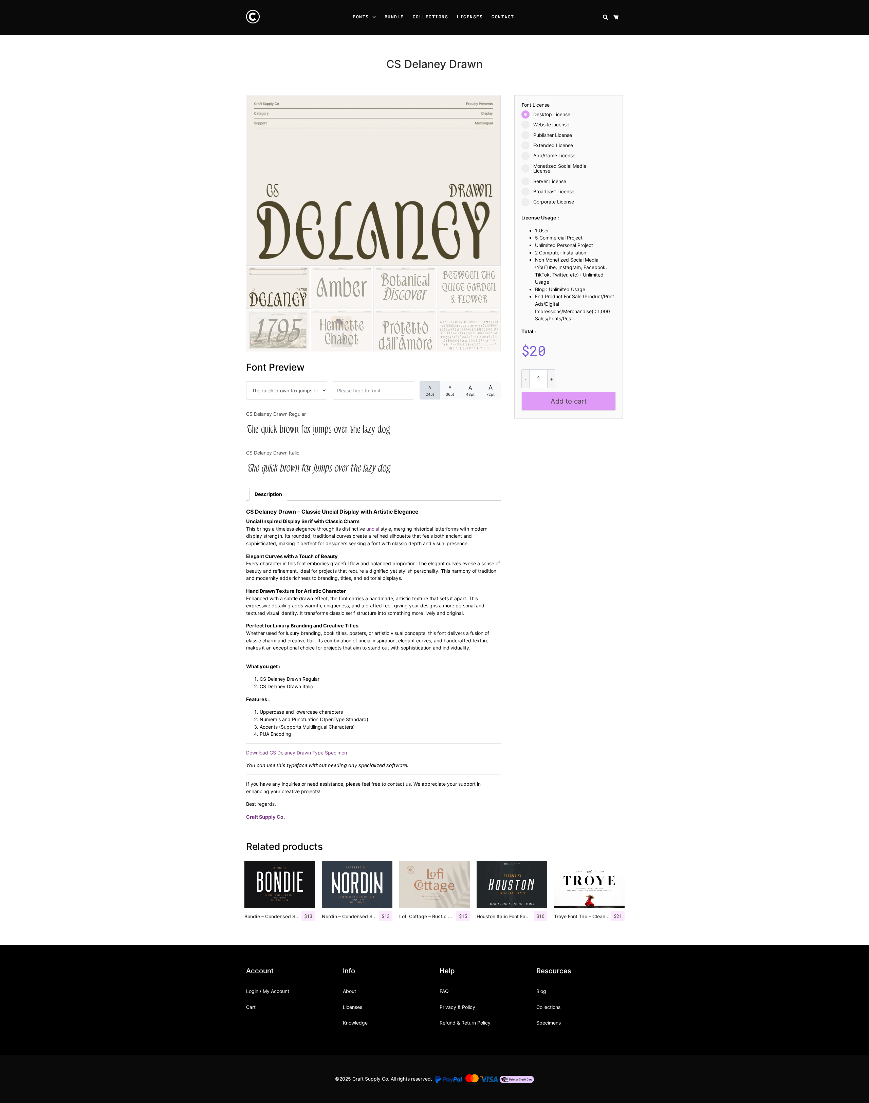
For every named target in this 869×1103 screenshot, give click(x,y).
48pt (470, 390)
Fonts (361, 16)
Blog (541, 991)
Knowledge (355, 1023)
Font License (536, 105)
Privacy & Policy (457, 1007)
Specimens (548, 1023)
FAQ (444, 991)
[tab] (268, 494)
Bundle (394, 16)
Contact (503, 16)
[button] (375, 17)
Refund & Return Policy (465, 1023)
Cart (251, 1007)
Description (268, 494)
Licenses (470, 16)
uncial (372, 529)
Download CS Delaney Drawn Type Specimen (296, 752)
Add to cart (569, 401)
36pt (450, 391)
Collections (430, 16)
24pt (430, 391)
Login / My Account (267, 991)
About (349, 991)
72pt (490, 390)
